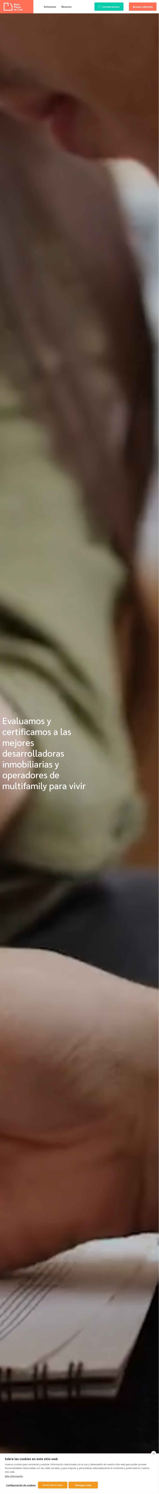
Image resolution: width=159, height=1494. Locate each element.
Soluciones (50, 6)
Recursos (66, 6)
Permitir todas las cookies (53, 1485)
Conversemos (111, 6)
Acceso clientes (143, 6)
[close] (153, 1453)
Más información (14, 1476)
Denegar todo (83, 1485)
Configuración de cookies (21, 1485)
